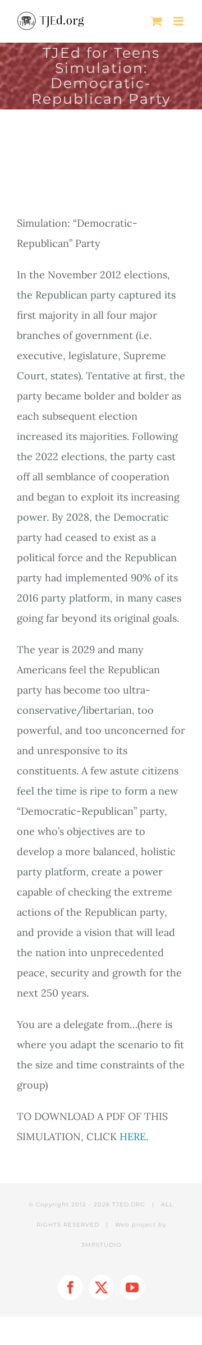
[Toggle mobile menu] (179, 21)
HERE (133, 1136)
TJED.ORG (128, 1204)
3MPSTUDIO (101, 1244)
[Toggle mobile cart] (156, 21)
